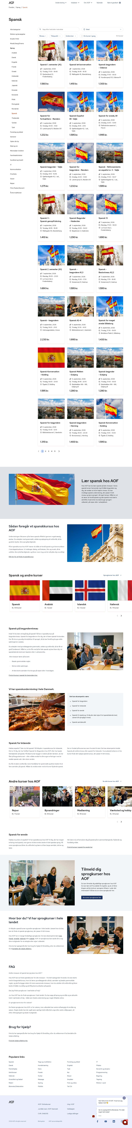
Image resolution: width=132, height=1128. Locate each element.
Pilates (98, 1065)
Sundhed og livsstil (16, 160)
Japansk (14, 85)
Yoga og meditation (44, 1062)
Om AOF (87, 3)
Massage (41, 1079)
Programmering (101, 1072)
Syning (40, 1083)
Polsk (13, 99)
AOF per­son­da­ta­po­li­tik (55, 1121)
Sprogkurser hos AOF (111, 575)
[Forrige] (117, 616)
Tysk (13, 127)
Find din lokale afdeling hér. (18, 1041)
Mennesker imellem (17, 151)
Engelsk (14, 62)
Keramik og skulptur (103, 1069)
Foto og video (72, 1083)
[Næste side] (58, 451)
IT (10, 165)
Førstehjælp (13, 1069)
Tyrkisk (14, 123)
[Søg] (40, 29)
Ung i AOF (70, 1104)
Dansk (14, 57)
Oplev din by (14, 141)
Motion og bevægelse (17, 34)
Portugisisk (15, 104)
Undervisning (59, 3)
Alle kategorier (15, 29)
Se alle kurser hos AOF (111, 781)
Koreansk (15, 95)
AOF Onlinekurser (44, 1104)
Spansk (14, 113)
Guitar (40, 1076)
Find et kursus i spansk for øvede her (79, 847)
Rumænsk (15, 109)
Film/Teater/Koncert (17, 188)
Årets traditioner (16, 193)
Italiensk (14, 81)
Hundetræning (43, 1065)
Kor (68, 1072)
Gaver (12, 179)
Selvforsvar (13, 1072)
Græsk (14, 71)
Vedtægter (71, 1109)
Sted (87, 29)
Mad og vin (14, 146)
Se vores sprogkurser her (92, 897)
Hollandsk (15, 76)
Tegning (99, 1079)
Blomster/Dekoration (16, 1086)
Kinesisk (14, 90)
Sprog (18, 7)
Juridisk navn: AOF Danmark (48, 1109)
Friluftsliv (13, 174)
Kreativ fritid (14, 39)
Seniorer (13, 137)
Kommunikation (15, 169)
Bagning (99, 1076)
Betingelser (41, 1121)
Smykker (70, 1079)
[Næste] (121, 616)
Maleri (11, 1083)
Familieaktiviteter (16, 155)
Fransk (14, 67)
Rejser (12, 183)
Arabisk (14, 53)
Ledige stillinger (72, 1114)
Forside (11, 7)
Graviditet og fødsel (16, 1079)
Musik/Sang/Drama (17, 43)
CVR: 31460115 (43, 1114)
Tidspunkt (54, 36)
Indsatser (74, 3)
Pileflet (40, 1086)
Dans (39, 1069)
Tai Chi (69, 1086)
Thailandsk (15, 118)
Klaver (69, 1076)
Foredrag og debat (16, 132)
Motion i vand (101, 1083)
